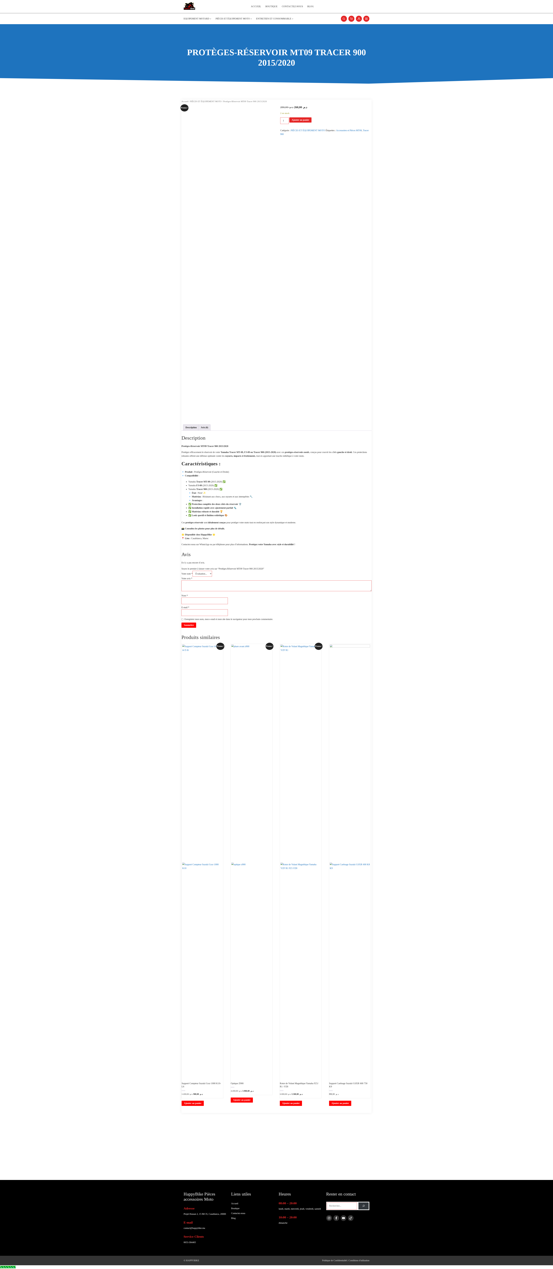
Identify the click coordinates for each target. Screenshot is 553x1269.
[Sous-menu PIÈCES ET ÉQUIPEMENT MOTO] (251, 18)
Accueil (184, 101)
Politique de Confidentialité (334, 1260)
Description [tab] (191, 427)
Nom (184, 595)
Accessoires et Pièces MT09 (349, 130)
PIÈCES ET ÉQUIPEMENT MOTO (205, 101)
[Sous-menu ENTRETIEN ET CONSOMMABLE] (292, 18)
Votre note (187, 574)
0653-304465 (190, 1242)
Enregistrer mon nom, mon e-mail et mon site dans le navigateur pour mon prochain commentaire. (228, 619)
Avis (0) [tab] (204, 427)
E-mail (185, 607)
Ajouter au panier (300, 120)
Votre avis (186, 578)
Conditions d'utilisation (359, 1260)
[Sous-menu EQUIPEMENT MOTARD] (210, 18)
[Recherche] (363, 1205)
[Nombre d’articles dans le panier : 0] (351, 19)
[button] (344, 19)
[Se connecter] (359, 19)
